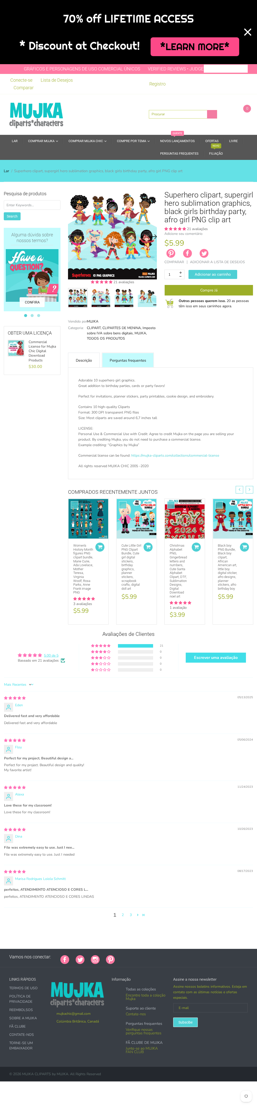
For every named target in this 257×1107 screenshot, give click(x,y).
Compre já (209, 290)
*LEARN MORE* (195, 47)
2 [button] (123, 915)
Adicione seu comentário (183, 233)
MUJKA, (141, 333)
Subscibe (185, 1022)
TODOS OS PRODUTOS (106, 338)
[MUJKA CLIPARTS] (36, 114)
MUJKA (92, 321)
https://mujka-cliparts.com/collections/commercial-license (175, 455)
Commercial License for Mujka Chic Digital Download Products (42, 351)
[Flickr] (140, 957)
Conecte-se (21, 80)
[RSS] (134, 957)
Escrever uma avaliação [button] (216, 657)
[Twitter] (204, 253)
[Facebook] (187, 253)
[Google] (121, 957)
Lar (6, 170)
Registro (157, 83)
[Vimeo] (165, 957)
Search (12, 216)
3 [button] (131, 915)
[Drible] (159, 957)
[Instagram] (95, 959)
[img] (15, 698)
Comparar (24, 87)
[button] (102, 282)
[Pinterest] (110, 959)
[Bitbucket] (146, 957)
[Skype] (177, 957)
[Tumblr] (152, 957)
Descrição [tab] (84, 360)
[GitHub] (127, 957)
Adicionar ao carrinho (213, 274)
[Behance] (190, 957)
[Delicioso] (171, 957)
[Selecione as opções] (100, 547)
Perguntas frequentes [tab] (128, 360)
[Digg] (184, 957)
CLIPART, (94, 328)
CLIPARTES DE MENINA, (122, 328)
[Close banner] (247, 32)
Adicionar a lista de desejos (217, 262)
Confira (32, 302)
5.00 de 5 (51, 655)
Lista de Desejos (57, 80)
